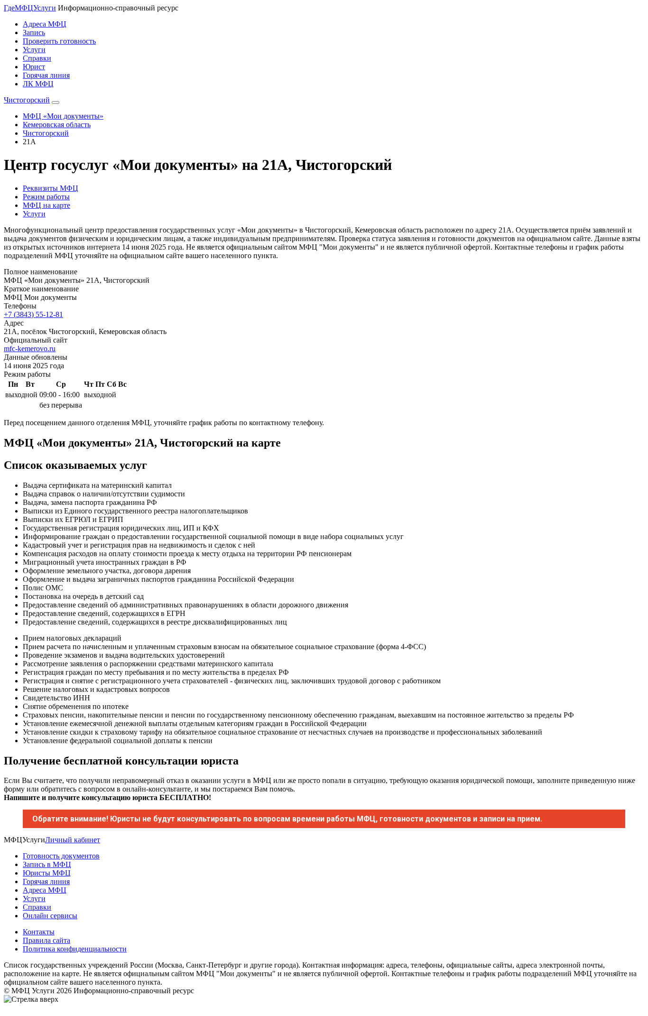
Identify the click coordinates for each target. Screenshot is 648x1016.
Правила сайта (46, 940)
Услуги (34, 50)
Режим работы (46, 197)
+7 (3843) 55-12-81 (33, 314)
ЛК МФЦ (38, 84)
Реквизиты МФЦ (50, 188)
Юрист (34, 67)
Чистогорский (27, 100)
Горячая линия (46, 75)
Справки (37, 58)
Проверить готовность (59, 41)
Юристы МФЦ (47, 873)
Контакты (39, 932)
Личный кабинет (72, 840)
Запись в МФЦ (47, 864)
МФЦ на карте (46, 205)
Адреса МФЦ (44, 24)
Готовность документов (61, 856)
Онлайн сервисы (50, 916)
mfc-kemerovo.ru (30, 349)
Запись (34, 32)
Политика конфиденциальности (75, 949)
